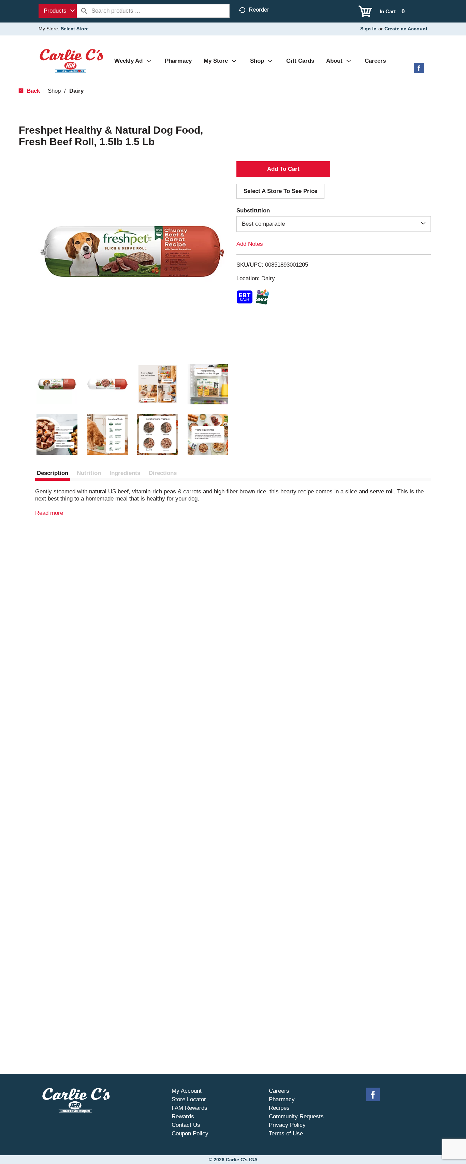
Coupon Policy (190, 1133)
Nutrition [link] (89, 473)
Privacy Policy (287, 1125)
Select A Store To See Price (280, 191)
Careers (279, 1091)
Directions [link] (163, 473)
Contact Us (186, 1125)
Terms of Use (286, 1133)
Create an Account (405, 28)
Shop (54, 91)
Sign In (368, 28)
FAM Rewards (189, 1108)
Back (32, 91)
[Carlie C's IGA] (71, 60)
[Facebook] (419, 70)
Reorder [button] (259, 9)
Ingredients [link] (125, 473)
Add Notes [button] (249, 244)
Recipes (279, 1108)
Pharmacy (282, 1099)
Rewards (183, 1116)
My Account (187, 1091)
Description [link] (52, 473)
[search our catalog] (84, 11)
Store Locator (189, 1099)
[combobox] (58, 11)
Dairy (76, 91)
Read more (49, 513)
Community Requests (296, 1116)
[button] (57, 384)
